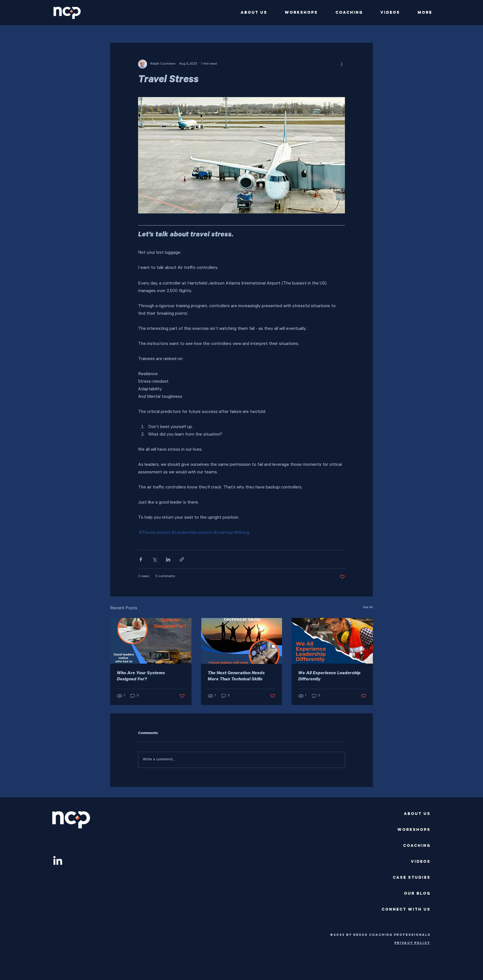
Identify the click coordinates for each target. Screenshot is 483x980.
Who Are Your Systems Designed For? (141, 676)
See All (368, 608)
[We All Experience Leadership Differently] (332, 641)
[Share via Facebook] (140, 559)
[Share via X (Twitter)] (154, 559)
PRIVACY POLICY (412, 943)
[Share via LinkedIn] (168, 559)
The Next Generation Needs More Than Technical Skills (236, 676)
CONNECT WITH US (406, 909)
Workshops (413, 829)
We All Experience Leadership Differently (329, 676)
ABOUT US (417, 813)
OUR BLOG (417, 893)
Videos (420, 861)
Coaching (416, 845)
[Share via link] (181, 559)
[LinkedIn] (57, 861)
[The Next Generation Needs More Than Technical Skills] (241, 641)
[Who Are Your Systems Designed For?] (150, 641)
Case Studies (411, 877)
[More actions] (341, 64)
